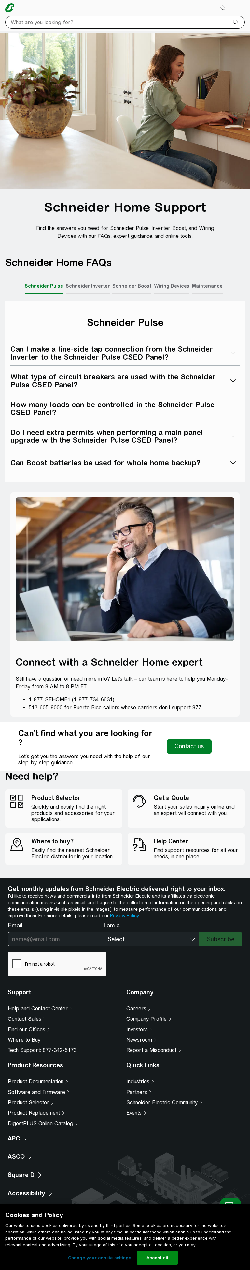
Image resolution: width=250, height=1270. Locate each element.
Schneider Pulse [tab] (44, 286)
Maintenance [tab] (207, 286)
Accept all (157, 1257)
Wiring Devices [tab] (171, 286)
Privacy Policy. (124, 915)
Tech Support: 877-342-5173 (42, 1050)
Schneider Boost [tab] (131, 286)
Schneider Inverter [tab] (88, 286)
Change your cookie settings (99, 1257)
